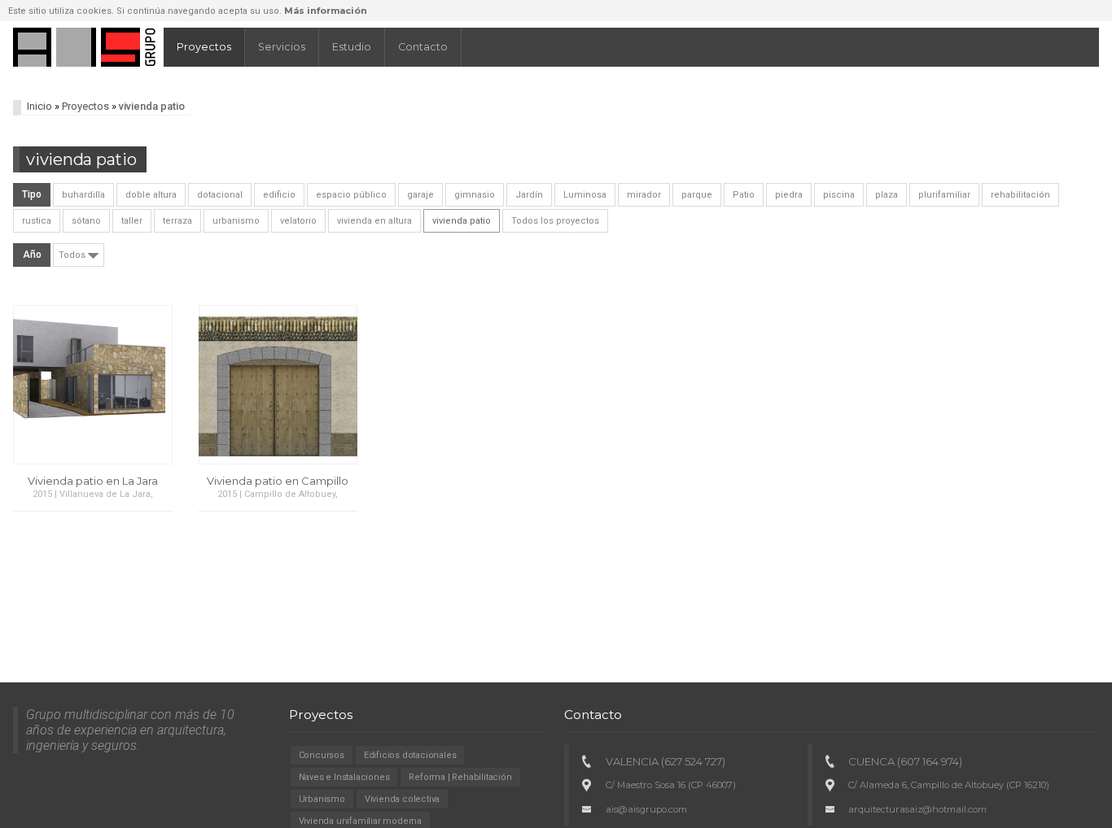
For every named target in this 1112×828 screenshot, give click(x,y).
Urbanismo (322, 799)
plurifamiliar (944, 195)
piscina (839, 195)
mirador (644, 195)
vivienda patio (461, 221)
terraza (177, 221)
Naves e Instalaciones (344, 777)
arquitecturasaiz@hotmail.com (917, 809)
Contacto (423, 47)
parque (696, 195)
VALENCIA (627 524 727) (665, 761)
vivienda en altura (374, 221)
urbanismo (236, 221)
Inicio (39, 106)
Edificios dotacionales (410, 755)
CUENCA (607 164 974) (905, 761)
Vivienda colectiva (402, 799)
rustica (36, 221)
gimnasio (474, 195)
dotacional (220, 195)
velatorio (298, 221)
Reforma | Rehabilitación (460, 777)
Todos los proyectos (555, 221)
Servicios (281, 47)
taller (131, 221)
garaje (420, 195)
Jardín (529, 195)
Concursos (321, 755)
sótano (86, 221)
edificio (279, 195)
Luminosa (584, 195)
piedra (789, 195)
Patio (744, 195)
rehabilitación (1020, 195)
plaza (886, 195)
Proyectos (204, 47)
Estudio (351, 47)
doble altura (151, 195)
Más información (325, 10)
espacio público (351, 195)
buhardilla (83, 195)
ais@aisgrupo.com (646, 809)
